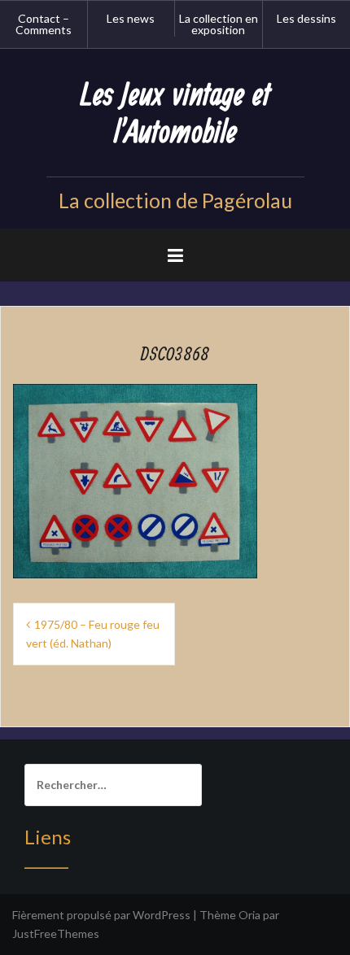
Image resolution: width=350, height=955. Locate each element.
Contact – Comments (43, 24)
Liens (47, 836)
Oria (249, 915)
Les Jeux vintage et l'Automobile (175, 114)
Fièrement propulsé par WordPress (101, 915)
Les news (131, 18)
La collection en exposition (218, 24)
